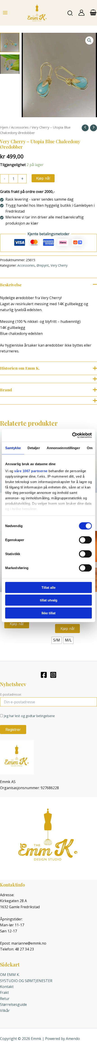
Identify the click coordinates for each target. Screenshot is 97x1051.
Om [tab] (89, 448)
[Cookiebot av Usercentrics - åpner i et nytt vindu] (72, 435)
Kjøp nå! (43, 178)
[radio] (57, 640)
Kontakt (7, 986)
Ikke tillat (48, 613)
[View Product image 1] (9, 42)
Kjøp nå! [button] (17, 624)
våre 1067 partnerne (31, 471)
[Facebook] (43, 674)
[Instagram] (53, 674)
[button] (70, 13)
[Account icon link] (81, 12)
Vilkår (5, 1010)
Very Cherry (59, 265)
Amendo (73, 1038)
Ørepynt (43, 265)
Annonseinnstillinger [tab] (63, 448)
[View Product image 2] (9, 64)
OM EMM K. (10, 974)
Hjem (4, 127)
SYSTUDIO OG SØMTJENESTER (26, 980)
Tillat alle (48, 587)
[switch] (85, 539)
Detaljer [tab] (34, 448)
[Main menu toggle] (5, 12)
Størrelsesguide (13, 1004)
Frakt (4, 992)
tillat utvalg (48, 600)
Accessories (20, 127)
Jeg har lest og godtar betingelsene (29, 716)
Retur (4, 998)
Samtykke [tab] (13, 448)
